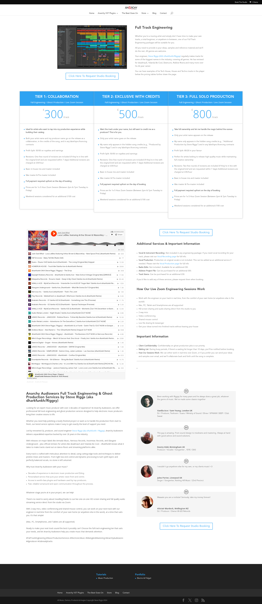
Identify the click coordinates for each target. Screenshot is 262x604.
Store (144, 13)
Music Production (105, 578)
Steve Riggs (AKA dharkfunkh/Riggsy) (164, 56)
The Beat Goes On (130, 13)
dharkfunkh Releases (41, 382)
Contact (163, 13)
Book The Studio (241, 2)
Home (91, 13)
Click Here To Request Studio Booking (92, 76)
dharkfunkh (30, 382)
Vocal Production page (169, 264)
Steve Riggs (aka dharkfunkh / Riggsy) (88, 431)
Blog (154, 13)
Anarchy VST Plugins (107, 13)
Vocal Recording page (166, 257)
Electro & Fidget (144, 578)
